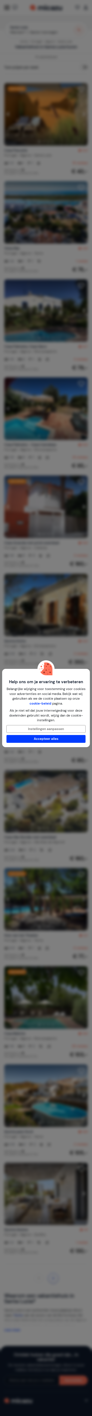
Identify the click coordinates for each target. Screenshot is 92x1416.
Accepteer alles (46, 739)
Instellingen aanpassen (46, 729)
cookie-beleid (40, 703)
